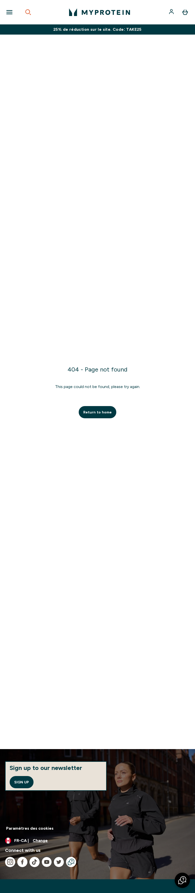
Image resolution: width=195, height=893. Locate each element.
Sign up (21, 782)
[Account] (171, 12)
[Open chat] (71, 862)
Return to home (97, 412)
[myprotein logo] (99, 12)
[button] (182, 880)
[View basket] (185, 12)
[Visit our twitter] (59, 862)
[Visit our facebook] (22, 862)
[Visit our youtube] (47, 862)
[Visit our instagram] (10, 862)
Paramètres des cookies (30, 828)
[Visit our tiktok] (34, 862)
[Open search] (28, 12)
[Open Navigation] (9, 12)
